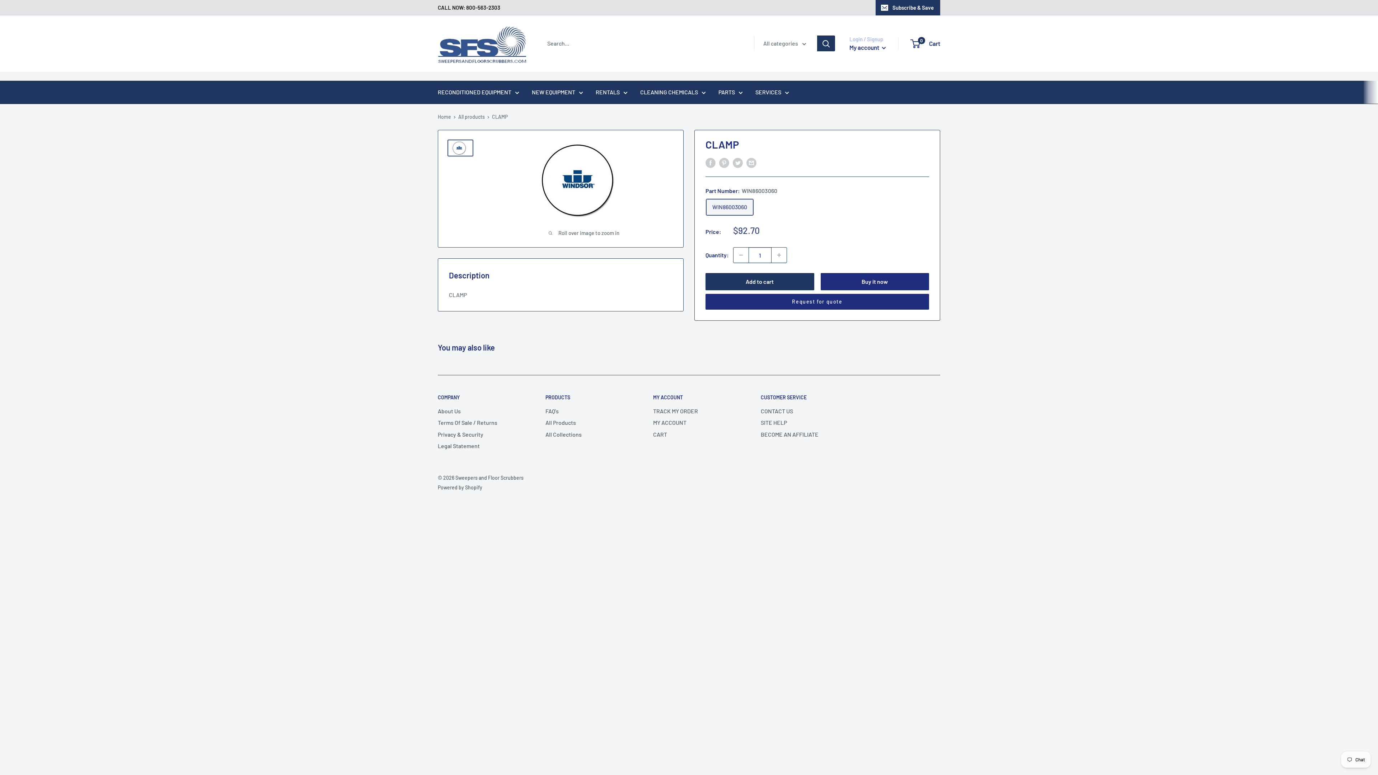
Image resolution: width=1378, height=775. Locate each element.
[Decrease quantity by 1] (741, 255)
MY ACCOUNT (669, 422)
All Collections (563, 434)
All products (471, 117)
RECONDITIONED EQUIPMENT (474, 92)
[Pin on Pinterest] (724, 162)
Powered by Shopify (460, 487)
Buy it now (875, 281)
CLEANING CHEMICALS (669, 92)
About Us (449, 411)
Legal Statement (459, 445)
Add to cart (760, 281)
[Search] (826, 43)
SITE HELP (774, 422)
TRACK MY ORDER (675, 411)
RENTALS (608, 92)
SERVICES (768, 92)
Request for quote (817, 302)
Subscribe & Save (913, 7)
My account (864, 47)
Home (444, 117)
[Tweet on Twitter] (738, 162)
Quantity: (717, 255)
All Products (560, 422)
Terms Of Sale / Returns (467, 422)
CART (660, 434)
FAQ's (552, 411)
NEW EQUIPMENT (553, 92)
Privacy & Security (460, 434)
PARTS (726, 92)
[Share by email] (751, 162)
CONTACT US (777, 411)
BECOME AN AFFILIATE (790, 434)
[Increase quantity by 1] (779, 255)
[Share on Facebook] (711, 162)
